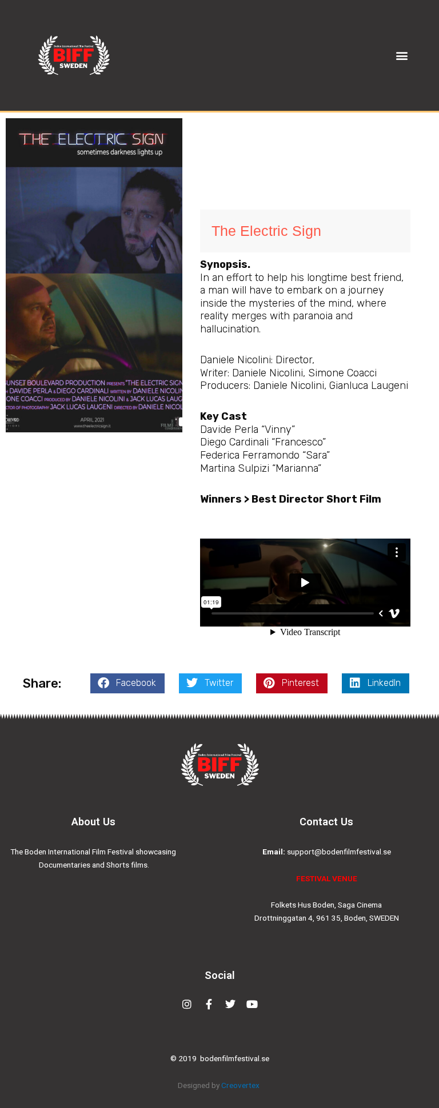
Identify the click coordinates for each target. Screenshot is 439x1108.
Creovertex (241, 1085)
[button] (402, 55)
